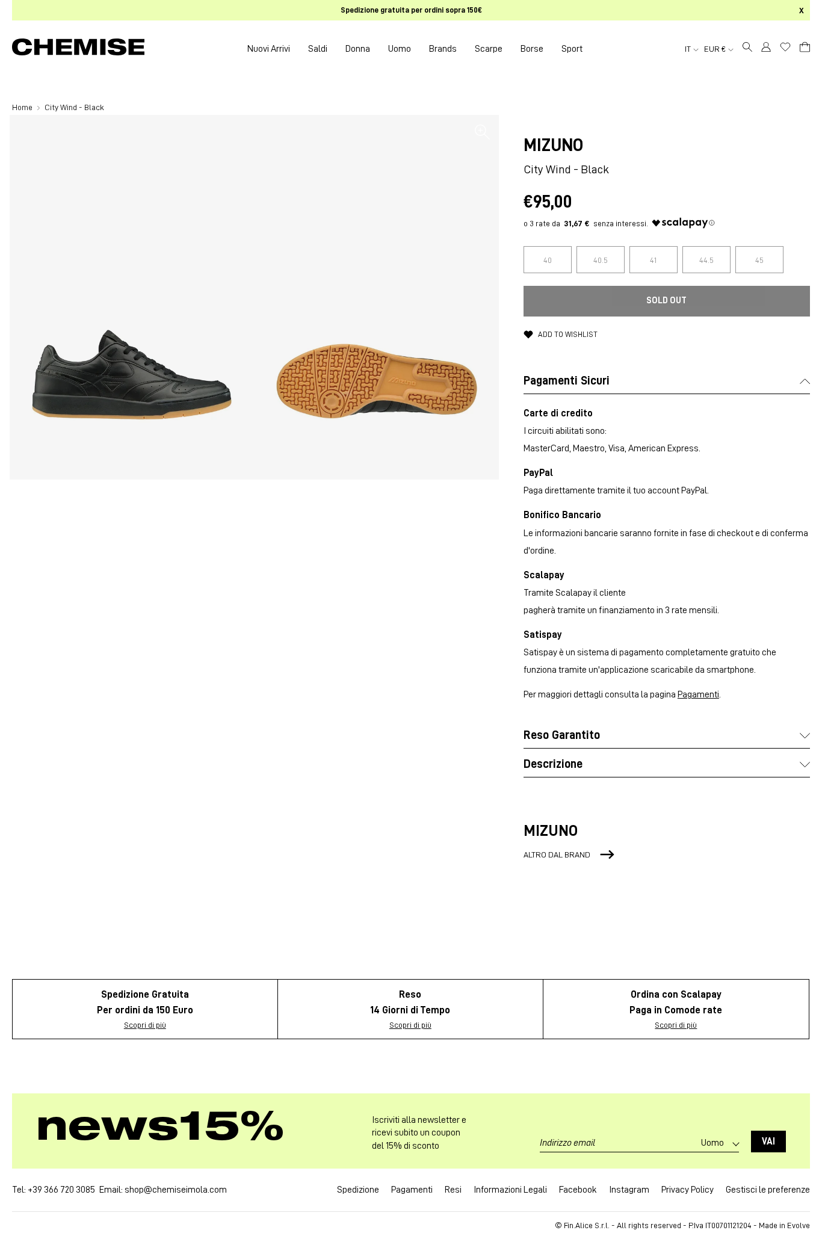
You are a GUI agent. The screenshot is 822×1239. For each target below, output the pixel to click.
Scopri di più (145, 1025)
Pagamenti (698, 694)
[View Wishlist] (785, 47)
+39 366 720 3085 (61, 1189)
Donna (357, 49)
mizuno (553, 145)
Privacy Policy (687, 1189)
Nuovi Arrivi (268, 49)
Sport (572, 49)
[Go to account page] (766, 49)
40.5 (600, 260)
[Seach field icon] (747, 48)
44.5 (706, 260)
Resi (453, 1189)
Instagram (629, 1189)
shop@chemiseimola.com (176, 1189)
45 (759, 260)
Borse (532, 49)
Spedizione (358, 1189)
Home (23, 107)
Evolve (798, 1225)
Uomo (399, 49)
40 (547, 260)
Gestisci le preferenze (768, 1189)
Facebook (578, 1189)
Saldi (317, 49)
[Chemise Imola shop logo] (78, 49)
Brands (443, 49)
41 (653, 260)
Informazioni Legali (510, 1189)
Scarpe (488, 49)
